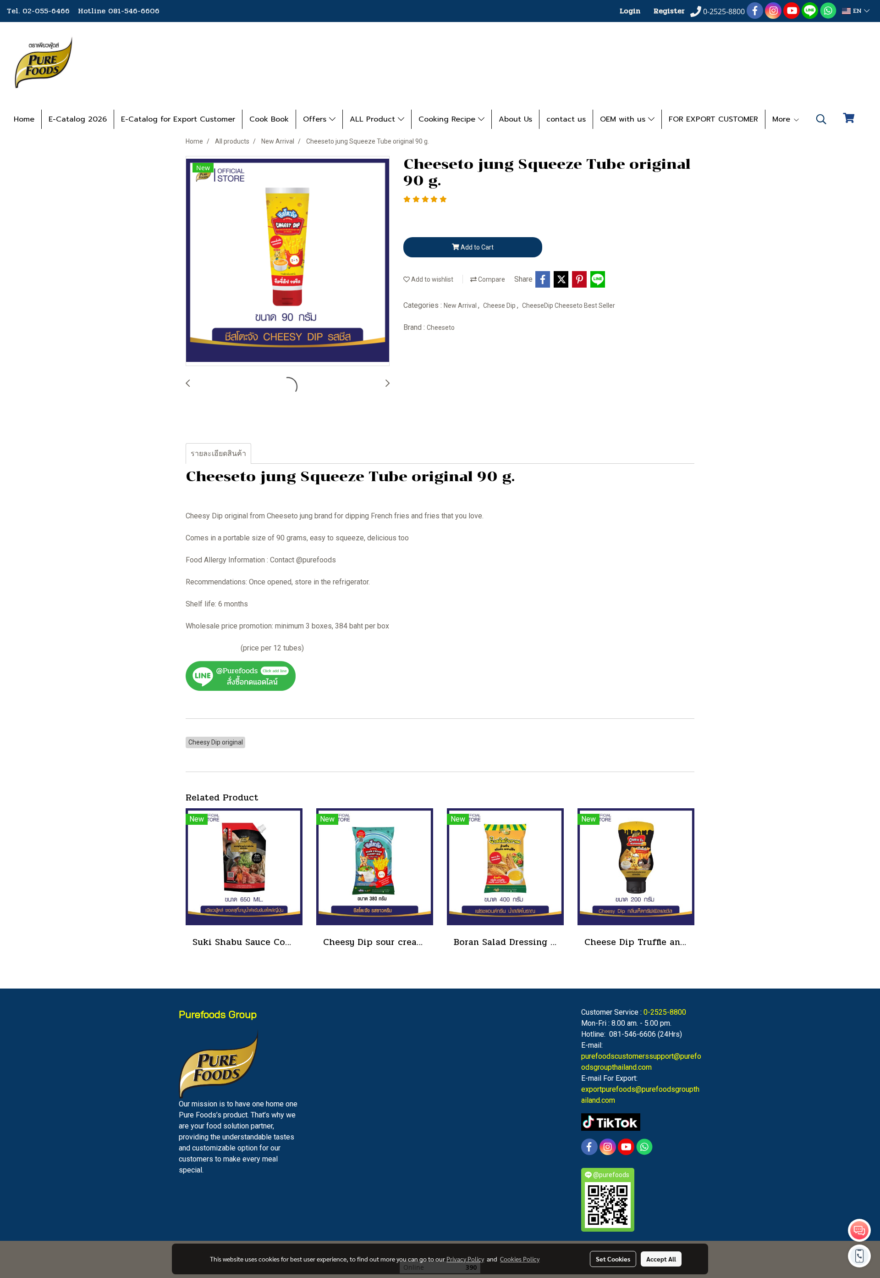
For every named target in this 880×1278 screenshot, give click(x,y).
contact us (566, 119)
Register (669, 11)
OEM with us (624, 119)
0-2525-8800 (665, 1012)
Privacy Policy (465, 1259)
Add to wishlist (431, 279)
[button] (821, 119)
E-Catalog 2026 (78, 119)
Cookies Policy (519, 1259)
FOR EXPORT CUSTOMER (713, 119)
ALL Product (374, 119)
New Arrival (461, 305)
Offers (316, 119)
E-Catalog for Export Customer (178, 119)
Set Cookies (613, 1259)
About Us (515, 119)
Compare (491, 279)
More (782, 119)
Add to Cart (476, 247)
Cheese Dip (500, 305)
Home (24, 119)
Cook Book (269, 119)
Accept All (661, 1259)
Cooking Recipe (448, 119)
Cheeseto (441, 327)
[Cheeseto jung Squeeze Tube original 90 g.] (287, 261)
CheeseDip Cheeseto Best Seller (568, 305)
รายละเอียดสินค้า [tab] (218, 453)
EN (857, 11)
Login (630, 11)
